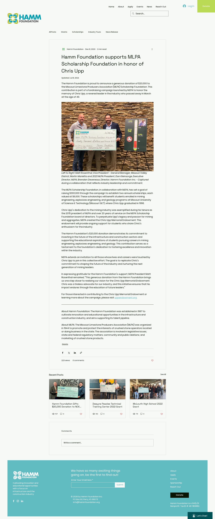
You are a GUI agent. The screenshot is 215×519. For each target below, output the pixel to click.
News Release (112, 32)
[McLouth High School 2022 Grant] (148, 389)
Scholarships (77, 32)
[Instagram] (17, 501)
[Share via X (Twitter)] (69, 353)
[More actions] (152, 49)
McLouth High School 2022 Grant (148, 405)
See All (163, 374)
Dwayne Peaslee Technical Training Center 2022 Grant (107, 405)
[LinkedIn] (22, 501)
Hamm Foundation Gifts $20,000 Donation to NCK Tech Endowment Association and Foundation (66, 405)
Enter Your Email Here (81, 480)
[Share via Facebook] (62, 353)
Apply (173, 474)
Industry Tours (94, 32)
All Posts (52, 32)
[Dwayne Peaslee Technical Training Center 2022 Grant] (108, 389)
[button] (178, 5)
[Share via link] (81, 353)
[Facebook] (13, 501)
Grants (64, 32)
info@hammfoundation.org (86, 502)
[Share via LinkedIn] (75, 353)
